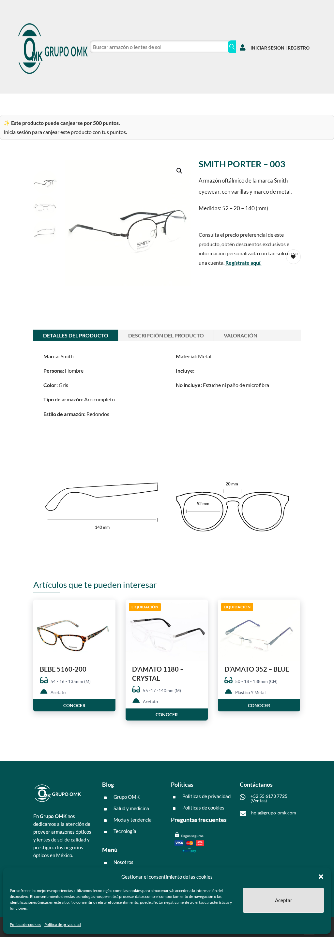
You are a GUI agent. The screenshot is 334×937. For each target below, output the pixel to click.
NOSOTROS (93, 101)
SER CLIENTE (132, 101)
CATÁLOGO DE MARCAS (41, 101)
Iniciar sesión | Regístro (280, 48)
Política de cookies (25, 924)
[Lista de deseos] (271, 100)
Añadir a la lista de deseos (108, 628)
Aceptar (283, 900)
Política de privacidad (62, 924)
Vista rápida (108, 610)
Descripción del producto (166, 335)
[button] (321, 876)
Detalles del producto (75, 335)
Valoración (240, 335)
